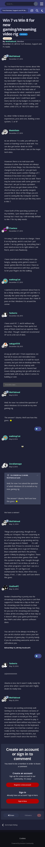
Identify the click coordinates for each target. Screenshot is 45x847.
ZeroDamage (15, 464)
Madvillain (14, 130)
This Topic (27, 4)
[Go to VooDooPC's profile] (5, 587)
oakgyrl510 (14, 343)
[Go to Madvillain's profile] (5, 131)
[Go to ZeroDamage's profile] (5, 465)
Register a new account (22, 785)
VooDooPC (14, 586)
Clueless (13, 228)
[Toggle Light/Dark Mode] (42, 10)
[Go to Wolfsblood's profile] (5, 57)
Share (11, 815)
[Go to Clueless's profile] (5, 229)
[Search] (36, 4)
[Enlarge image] (10, 420)
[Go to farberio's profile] (5, 314)
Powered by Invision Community (22, 843)
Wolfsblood (11, 41)
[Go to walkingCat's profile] (5, 281)
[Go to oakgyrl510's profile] (5, 345)
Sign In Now (22, 801)
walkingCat (14, 279)
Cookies (22, 838)
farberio (13, 313)
